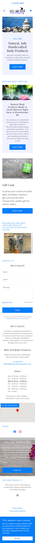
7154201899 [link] (17, 3)
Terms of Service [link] (20, 318)
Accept (17, 538)
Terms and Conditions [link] (17, 511)
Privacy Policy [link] (10, 318)
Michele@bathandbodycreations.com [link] (17, 364)
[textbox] (17, 271)
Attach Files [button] (8, 302)
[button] (4, 11)
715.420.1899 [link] (17, 362)
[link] (17, 10)
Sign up (17, 470)
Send (17, 310)
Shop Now (18, 67)
